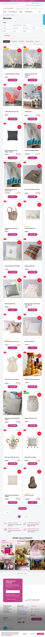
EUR (38, 3)
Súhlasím (41, 633)
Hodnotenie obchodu (13, 3)
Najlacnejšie (14, 41)
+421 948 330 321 (36, 612)
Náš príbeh (5, 618)
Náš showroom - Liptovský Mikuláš (7, 620)
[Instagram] (34, 615)
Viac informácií (9, 635)
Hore (7, 512)
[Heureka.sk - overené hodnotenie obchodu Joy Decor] (9, 628)
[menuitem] (5, 11)
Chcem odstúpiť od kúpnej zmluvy (23, 612)
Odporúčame (6, 41)
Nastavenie (25, 633)
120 (26, 516)
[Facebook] (32, 615)
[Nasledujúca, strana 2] (22, 516)
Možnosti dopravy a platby (21, 613)
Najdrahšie (21, 41)
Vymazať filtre (7, 35)
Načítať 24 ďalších (22, 508)
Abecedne (37, 41)
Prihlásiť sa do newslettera (11, 599)
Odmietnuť (32, 633)
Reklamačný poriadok (20, 610)
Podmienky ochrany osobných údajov (22, 609)
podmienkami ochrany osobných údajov (12, 595)
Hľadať (27, 8)
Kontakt (7, 3)
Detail (32, 157)
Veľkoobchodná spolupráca (22, 614)
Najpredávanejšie (29, 41)
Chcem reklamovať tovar (21, 611)
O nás (4, 3)
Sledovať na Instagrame (23, 573)
